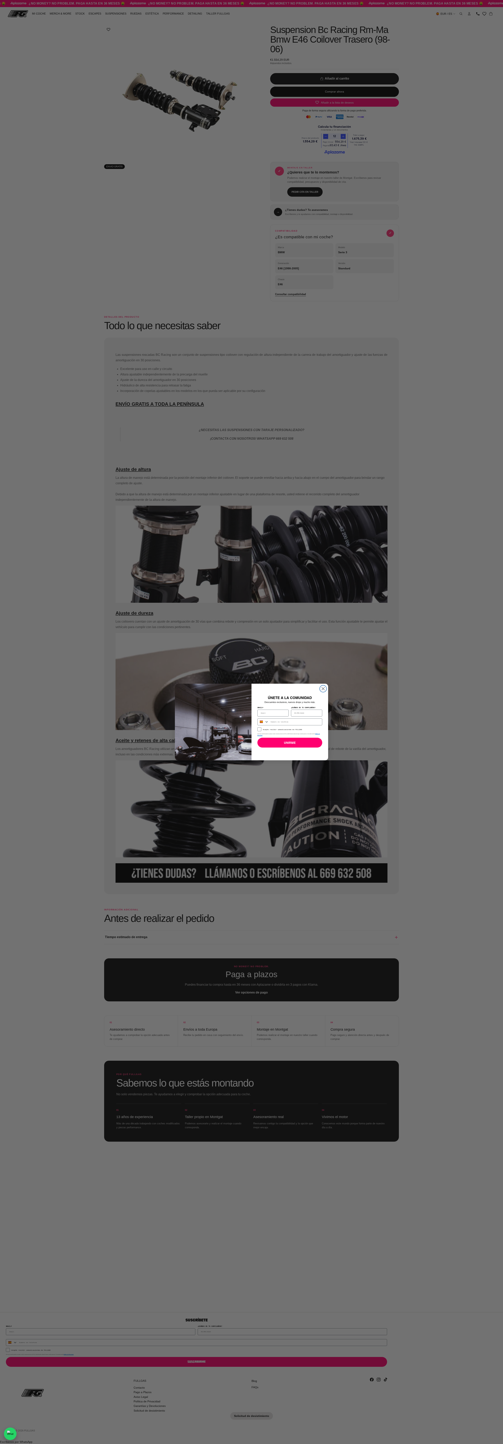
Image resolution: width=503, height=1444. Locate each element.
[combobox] (263, 722)
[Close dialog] (323, 688)
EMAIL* (260, 707)
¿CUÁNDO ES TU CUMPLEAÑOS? (303, 707)
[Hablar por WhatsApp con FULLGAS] (10, 1433)
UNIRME (290, 743)
